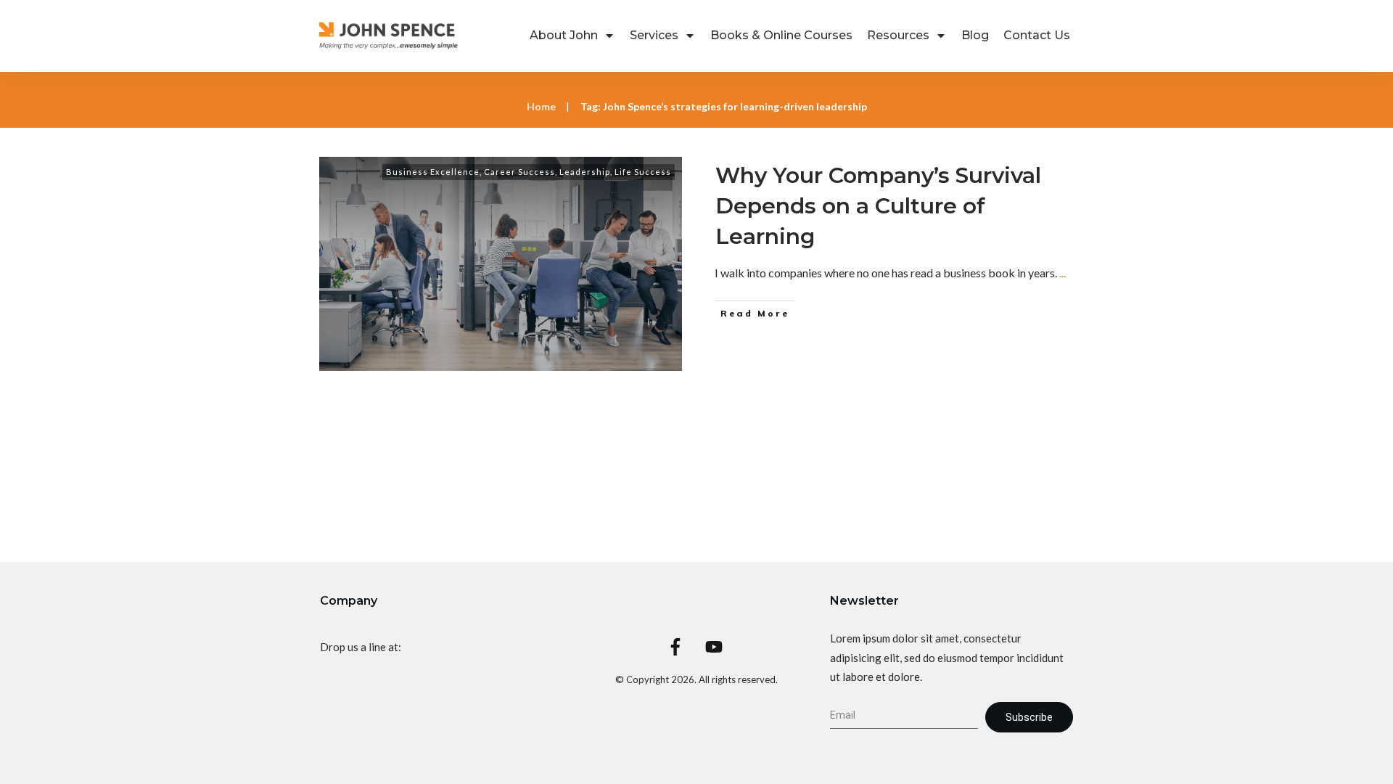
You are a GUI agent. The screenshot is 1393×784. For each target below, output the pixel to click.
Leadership (584, 171)
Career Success (519, 171)
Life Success (643, 171)
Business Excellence (433, 171)
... (1062, 272)
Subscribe (1029, 717)
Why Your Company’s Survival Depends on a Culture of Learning (878, 206)
